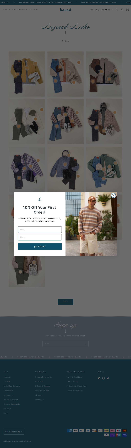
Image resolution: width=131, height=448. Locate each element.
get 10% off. (40, 246)
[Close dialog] (113, 195)
